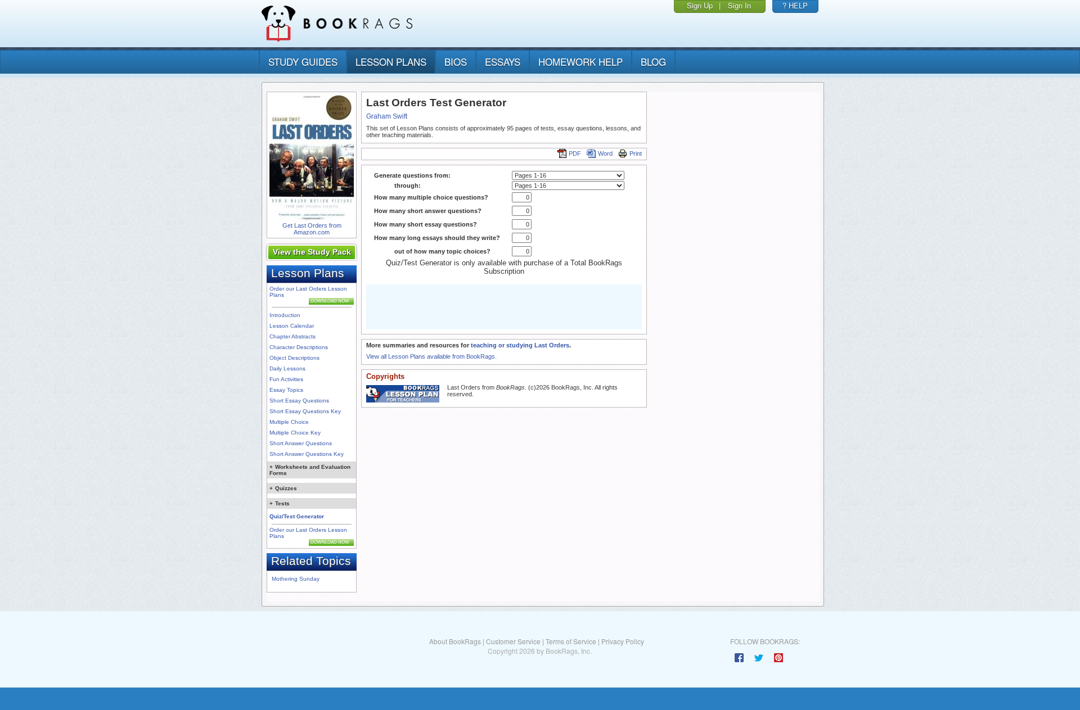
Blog (653, 62)
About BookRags (455, 641)
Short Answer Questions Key (306, 454)
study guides (303, 62)
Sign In (739, 5)
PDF (575, 153)
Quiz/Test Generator (296, 516)
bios (455, 62)
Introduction (284, 315)
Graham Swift (386, 116)
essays (502, 62)
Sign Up (700, 5)
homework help (580, 62)
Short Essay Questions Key (305, 411)
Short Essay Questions (299, 400)
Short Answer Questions (300, 443)
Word (605, 153)
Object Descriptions (294, 358)
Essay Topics (286, 390)
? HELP (795, 5)
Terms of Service (571, 641)
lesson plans (391, 62)
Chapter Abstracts (292, 336)
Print (635, 153)
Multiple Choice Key (295, 432)
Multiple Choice (289, 422)
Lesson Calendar (291, 326)
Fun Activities (286, 379)
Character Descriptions (298, 347)
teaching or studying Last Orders (520, 345)
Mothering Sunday (296, 579)
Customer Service (513, 641)
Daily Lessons (287, 368)
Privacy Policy (622, 641)
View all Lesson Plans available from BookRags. (431, 356)
